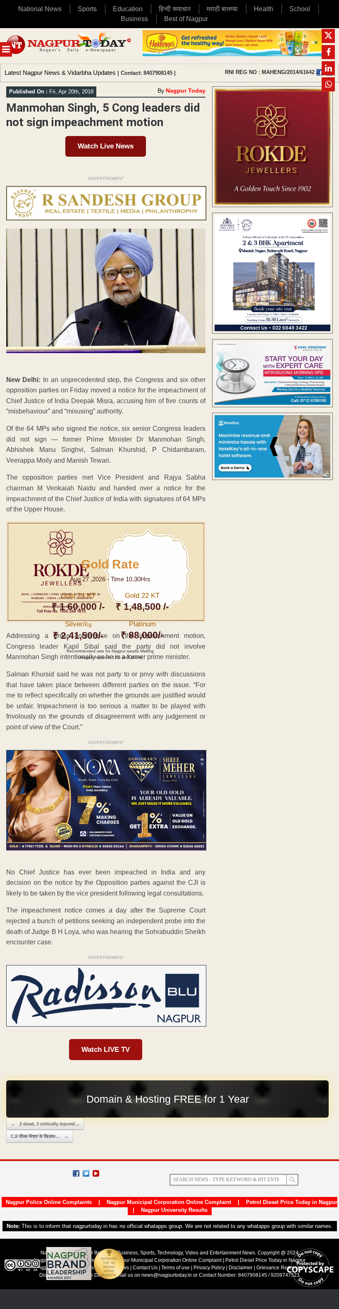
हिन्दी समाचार (175, 8)
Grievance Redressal (280, 1268)
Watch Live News (106, 146)
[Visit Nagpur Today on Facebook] (319, 72)
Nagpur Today (185, 90)
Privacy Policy (209, 1268)
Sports (87, 8)
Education (128, 8)
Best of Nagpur (186, 18)
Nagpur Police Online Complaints (49, 1202)
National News (40, 8)
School (299, 8)
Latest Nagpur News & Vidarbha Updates (60, 72)
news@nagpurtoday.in (166, 1275)
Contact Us (145, 1268)
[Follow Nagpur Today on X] (86, 1173)
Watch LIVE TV (105, 1049)
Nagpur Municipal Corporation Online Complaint (169, 1202)
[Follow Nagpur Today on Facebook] (76, 1173)
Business (134, 18)
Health (263, 8)
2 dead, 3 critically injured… (45, 1123)
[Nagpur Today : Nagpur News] (69, 46)
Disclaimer (241, 1268)
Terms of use (175, 1268)
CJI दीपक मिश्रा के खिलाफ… (40, 1136)
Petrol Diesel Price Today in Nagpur (291, 1202)
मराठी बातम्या (222, 8)
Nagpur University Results (174, 1210)
